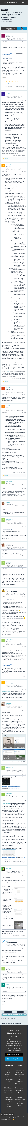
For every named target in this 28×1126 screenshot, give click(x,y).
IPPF (6, 1114)
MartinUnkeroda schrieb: (8, 45)
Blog (19, 1092)
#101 (25, 42)
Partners (8, 1072)
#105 (25, 412)
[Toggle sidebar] (26, 2)
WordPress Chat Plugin (9, 1102)
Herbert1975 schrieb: (7, 58)
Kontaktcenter (19, 1072)
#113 (25, 689)
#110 (25, 569)
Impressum (4, 1119)
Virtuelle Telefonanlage (9, 1090)
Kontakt (8, 1081)
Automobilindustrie (19, 1083)
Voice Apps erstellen (8, 1092)
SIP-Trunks (8, 1106)
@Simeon (8, 371)
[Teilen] (22, 42)
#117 (25, 875)
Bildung (19, 1079)
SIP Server (9, 1095)
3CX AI (8, 1104)
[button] (2, 2)
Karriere (8, 1070)
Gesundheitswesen (19, 1081)
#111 (25, 596)
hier (24, 694)
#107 (25, 509)
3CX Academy (19, 1095)
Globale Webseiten (9, 1079)
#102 (25, 100)
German (11, 1114)
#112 (25, 646)
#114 (25, 710)
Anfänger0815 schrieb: (8, 599)
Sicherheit (19, 1105)
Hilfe (9, 1119)
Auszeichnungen (8, 1074)
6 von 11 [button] (14, 1012)
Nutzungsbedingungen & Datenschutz (15, 1117)
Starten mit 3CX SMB (19, 1090)
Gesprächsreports (9, 1099)
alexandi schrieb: (7, 529)
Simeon (3, 21)
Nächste (20, 1012)
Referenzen (19, 1108)
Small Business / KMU (19, 1070)
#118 (25, 948)
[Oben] (11, 1119)
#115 (25, 774)
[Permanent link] (22, 806)
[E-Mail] (11, 1018)
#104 (25, 394)
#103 (25, 171)
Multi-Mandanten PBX (19, 1074)
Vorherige (8, 1012)
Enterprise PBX (19, 1068)
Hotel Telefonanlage (19, 1077)
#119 (25, 974)
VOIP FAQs (19, 1097)
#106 (25, 488)
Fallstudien (8, 1077)
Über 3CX (9, 1068)
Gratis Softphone (8, 1097)
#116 (25, 800)
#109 (25, 551)
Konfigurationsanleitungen (19, 1100)
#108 (25, 526)
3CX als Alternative (19, 1103)
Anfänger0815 (6, 803)
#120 (25, 991)
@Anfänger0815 (6, 691)
